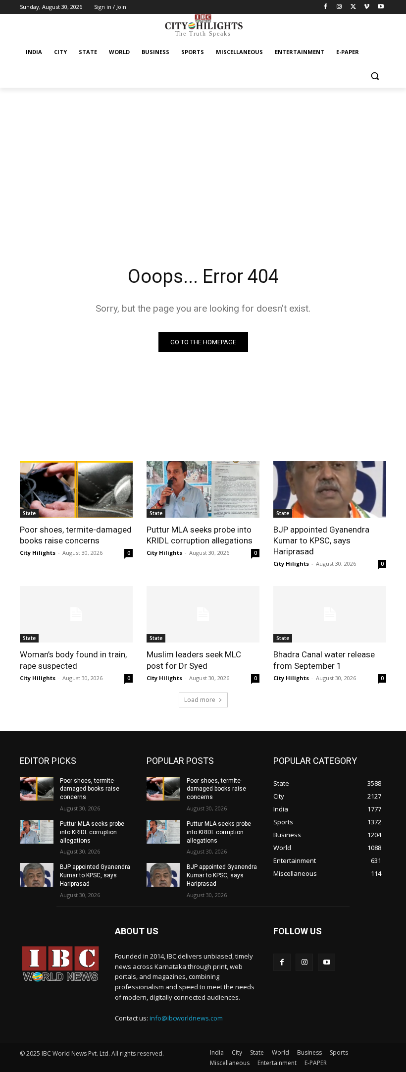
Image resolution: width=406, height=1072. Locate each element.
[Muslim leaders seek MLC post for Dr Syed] (203, 614)
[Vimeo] (366, 7)
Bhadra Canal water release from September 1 (324, 659)
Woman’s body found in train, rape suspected (73, 659)
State (29, 513)
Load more (199, 700)
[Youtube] (380, 7)
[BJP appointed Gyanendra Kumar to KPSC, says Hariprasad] (329, 489)
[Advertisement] (203, 162)
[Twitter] (353, 7)
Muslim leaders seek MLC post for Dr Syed (194, 659)
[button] (374, 76)
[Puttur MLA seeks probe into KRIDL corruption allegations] (203, 489)
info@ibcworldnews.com (186, 1018)
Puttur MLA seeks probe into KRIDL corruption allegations (200, 535)
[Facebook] (325, 7)
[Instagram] (339, 7)
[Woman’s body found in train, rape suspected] (76, 614)
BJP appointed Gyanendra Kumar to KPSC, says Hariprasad (321, 540)
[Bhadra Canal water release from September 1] (329, 614)
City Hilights (37, 552)
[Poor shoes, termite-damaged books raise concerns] (76, 489)
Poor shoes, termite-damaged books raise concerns (76, 535)
